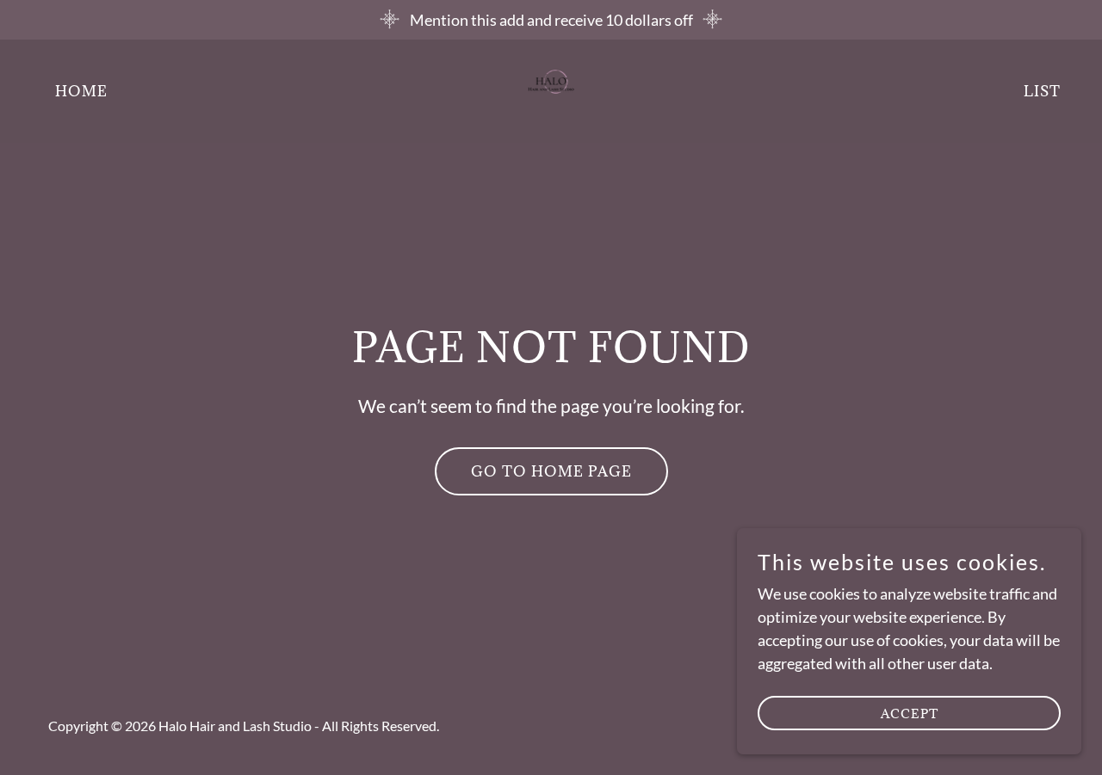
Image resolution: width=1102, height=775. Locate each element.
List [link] (1042, 91)
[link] (551, 89)
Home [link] (81, 91)
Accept (909, 713)
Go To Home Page (551, 471)
